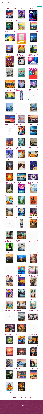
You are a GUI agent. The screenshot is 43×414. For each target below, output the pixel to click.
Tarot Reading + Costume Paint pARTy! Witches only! (9, 195)
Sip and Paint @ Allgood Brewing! (19, 90)
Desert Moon (17, 241)
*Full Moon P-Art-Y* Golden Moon (19, 20)
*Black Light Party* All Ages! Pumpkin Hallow (32, 171)
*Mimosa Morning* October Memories (32, 276)
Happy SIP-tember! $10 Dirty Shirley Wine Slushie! (21, 78)
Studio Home (9, 1)
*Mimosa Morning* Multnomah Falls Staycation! (33, 113)
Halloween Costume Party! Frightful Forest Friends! (20, 392)
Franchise (29, 1)
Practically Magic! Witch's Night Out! (8, 148)
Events (13, 1)
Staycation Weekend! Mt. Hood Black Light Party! (21, 113)
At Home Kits (22, 1)
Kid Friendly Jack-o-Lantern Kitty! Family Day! (32, 206)
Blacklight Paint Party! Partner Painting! (9, 276)
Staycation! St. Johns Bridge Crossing (8, 113)
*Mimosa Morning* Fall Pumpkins (8, 392)
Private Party (20, 401)
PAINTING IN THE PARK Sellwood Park (32, 55)
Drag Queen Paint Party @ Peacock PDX (9, 334)
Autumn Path (17, 334)
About (27, 401)
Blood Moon (6, 369)
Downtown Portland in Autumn (8, 90)
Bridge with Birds (30, 369)
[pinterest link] (24, 408)
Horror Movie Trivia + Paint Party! (19, 299)
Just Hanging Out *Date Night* (31, 183)
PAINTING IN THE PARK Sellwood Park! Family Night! (9, 20)
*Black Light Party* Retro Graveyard (8, 183)
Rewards (41, 1)
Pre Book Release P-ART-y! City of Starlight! (32, 334)
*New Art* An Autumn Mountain (19, 55)
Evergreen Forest (18, 206)
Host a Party (17, 1)
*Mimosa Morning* (6, 78)
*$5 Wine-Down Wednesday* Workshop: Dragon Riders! (33, 102)
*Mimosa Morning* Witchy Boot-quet (8, 241)
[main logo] (3, 0)
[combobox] (10, 8)
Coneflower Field (30, 90)
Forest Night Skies (6, 171)
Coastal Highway (30, 148)
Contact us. (29, 397)
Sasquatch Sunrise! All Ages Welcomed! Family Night (9, 102)
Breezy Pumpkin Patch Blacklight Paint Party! (32, 241)
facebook (19, 408)
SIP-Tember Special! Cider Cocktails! (8, 206)
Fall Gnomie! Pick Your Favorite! (31, 299)
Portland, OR (8, 2)
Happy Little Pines (18, 369)
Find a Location (11, 401)
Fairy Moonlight (18, 148)
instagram (21, 408)
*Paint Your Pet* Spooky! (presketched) (9, 299)
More (25, 1)
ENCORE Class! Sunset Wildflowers (8, 55)
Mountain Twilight (18, 183)
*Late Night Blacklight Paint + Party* (20, 276)
